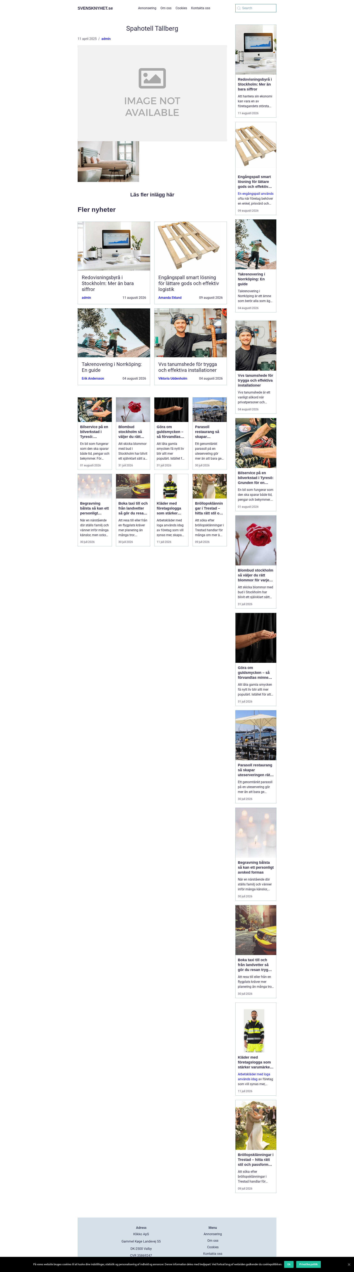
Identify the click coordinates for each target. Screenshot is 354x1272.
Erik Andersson (93, 378)
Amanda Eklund (170, 298)
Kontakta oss (200, 8)
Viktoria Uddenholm (172, 378)
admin (106, 39)
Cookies (181, 8)
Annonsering (147, 8)
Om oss (165, 8)
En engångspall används (255, 194)
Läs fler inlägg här (152, 194)
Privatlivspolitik (308, 1264)
